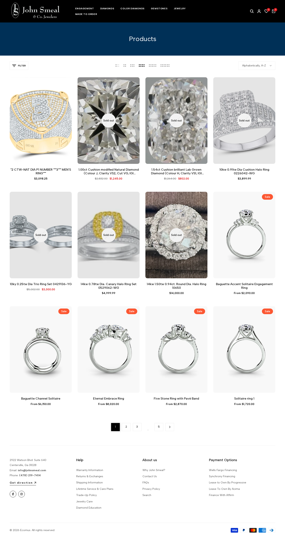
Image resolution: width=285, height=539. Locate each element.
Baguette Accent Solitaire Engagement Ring (244, 286)
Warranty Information (89, 470)
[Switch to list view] (117, 65)
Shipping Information (89, 482)
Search (146, 495)
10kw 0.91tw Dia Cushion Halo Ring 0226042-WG (244, 171)
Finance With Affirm (221, 495)
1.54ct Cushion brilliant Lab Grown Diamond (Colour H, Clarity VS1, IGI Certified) (176, 171)
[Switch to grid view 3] (132, 65)
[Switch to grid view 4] (142, 65)
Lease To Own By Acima (224, 489)
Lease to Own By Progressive (227, 482)
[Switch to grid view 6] (165, 65)
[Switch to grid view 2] (125, 65)
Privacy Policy (151, 489)
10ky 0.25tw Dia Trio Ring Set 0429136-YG (41, 284)
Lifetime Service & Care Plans (94, 489)
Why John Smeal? (153, 470)
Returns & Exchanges (89, 476)
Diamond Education (88, 507)
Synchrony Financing (222, 476)
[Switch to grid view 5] (152, 65)
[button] (36, 157)
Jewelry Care (84, 501)
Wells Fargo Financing (223, 470)
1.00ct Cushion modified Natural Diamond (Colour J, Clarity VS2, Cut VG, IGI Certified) (109, 171)
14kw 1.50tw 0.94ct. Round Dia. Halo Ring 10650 (176, 286)
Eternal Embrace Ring (108, 398)
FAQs (145, 482)
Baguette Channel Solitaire (40, 398)
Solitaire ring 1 (244, 398)
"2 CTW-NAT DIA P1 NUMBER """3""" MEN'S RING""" (40, 171)
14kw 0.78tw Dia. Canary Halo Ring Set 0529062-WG (108, 286)
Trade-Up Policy (86, 495)
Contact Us (149, 476)
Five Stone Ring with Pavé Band (176, 398)
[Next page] (169, 427)
